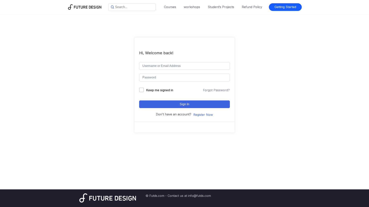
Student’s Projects (221, 7)
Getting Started (285, 7)
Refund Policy (252, 7)
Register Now (203, 115)
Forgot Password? (216, 90)
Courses (170, 7)
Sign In (184, 104)
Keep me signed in (159, 90)
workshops (192, 7)
